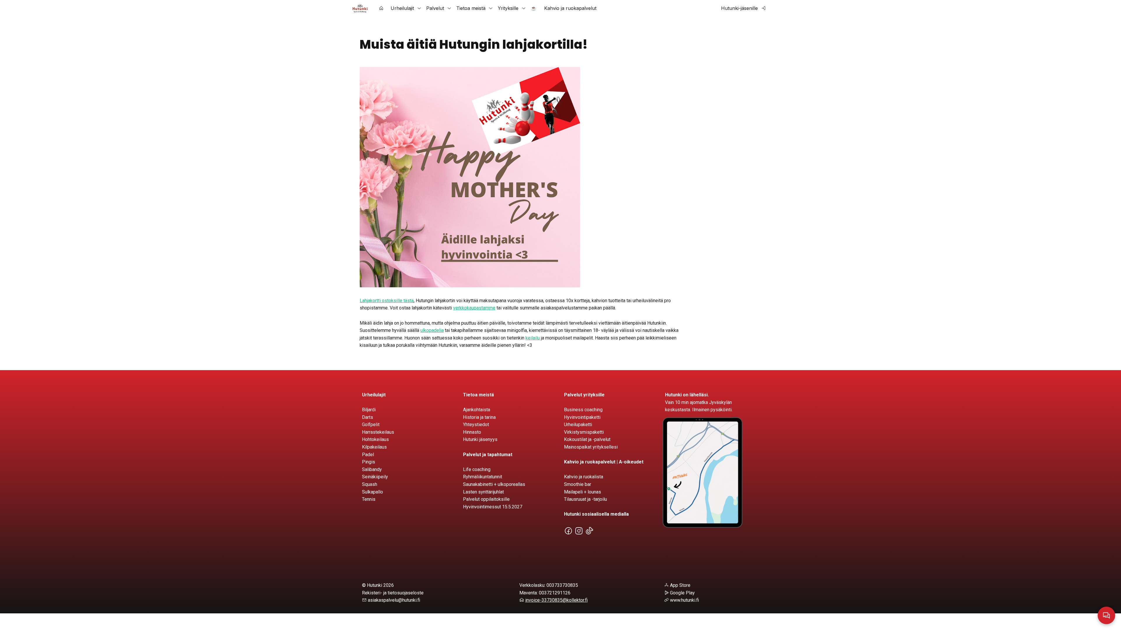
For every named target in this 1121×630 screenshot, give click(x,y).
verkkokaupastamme (474, 308)
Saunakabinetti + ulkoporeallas (494, 484)
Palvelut (435, 8)
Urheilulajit (402, 8)
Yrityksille (508, 8)
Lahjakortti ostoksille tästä (387, 300)
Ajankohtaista (476, 409)
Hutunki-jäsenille (739, 8)
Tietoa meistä (470, 8)
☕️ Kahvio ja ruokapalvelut (563, 8)
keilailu (532, 338)
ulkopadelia (432, 330)
